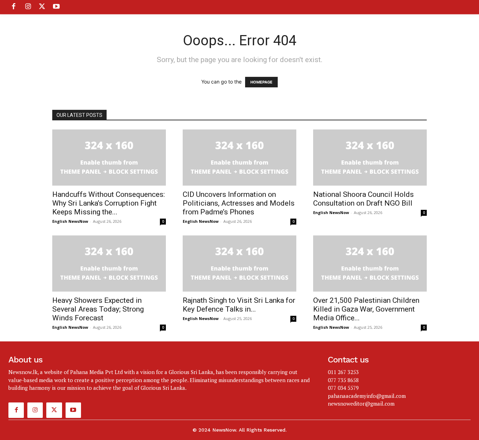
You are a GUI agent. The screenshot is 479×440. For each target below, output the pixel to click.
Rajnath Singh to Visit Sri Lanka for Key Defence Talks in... (239, 304)
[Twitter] (42, 7)
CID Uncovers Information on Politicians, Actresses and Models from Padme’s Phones (239, 203)
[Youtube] (56, 7)
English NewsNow (70, 221)
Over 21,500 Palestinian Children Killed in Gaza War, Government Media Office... (366, 309)
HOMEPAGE (261, 82)
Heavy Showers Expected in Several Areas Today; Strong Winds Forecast (98, 309)
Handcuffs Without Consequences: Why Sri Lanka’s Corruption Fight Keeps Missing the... (108, 203)
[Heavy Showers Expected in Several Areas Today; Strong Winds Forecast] (109, 263)
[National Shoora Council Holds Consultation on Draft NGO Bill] (370, 157)
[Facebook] (13, 7)
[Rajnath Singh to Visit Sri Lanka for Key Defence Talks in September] (239, 263)
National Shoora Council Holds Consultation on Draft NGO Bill (363, 198)
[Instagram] (27, 7)
